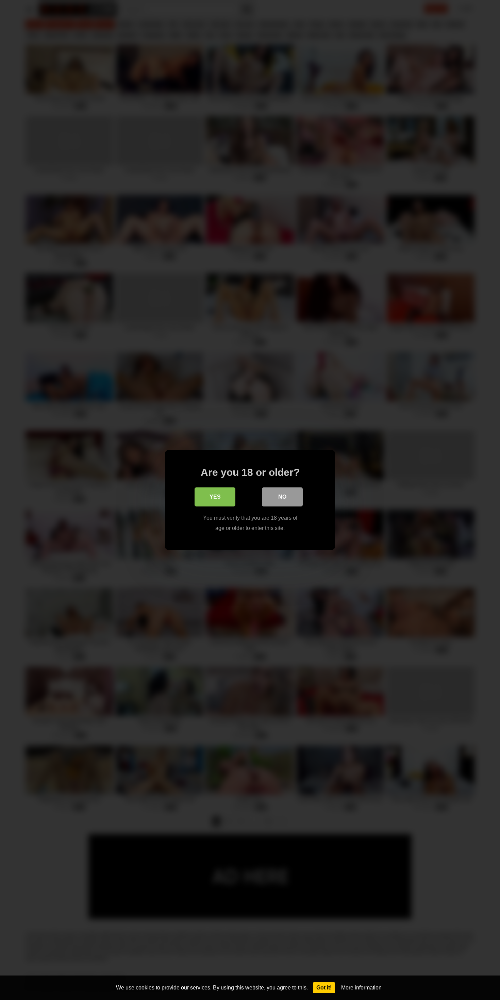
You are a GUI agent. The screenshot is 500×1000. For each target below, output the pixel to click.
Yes (215, 497)
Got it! (324, 987)
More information (361, 987)
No (282, 497)
